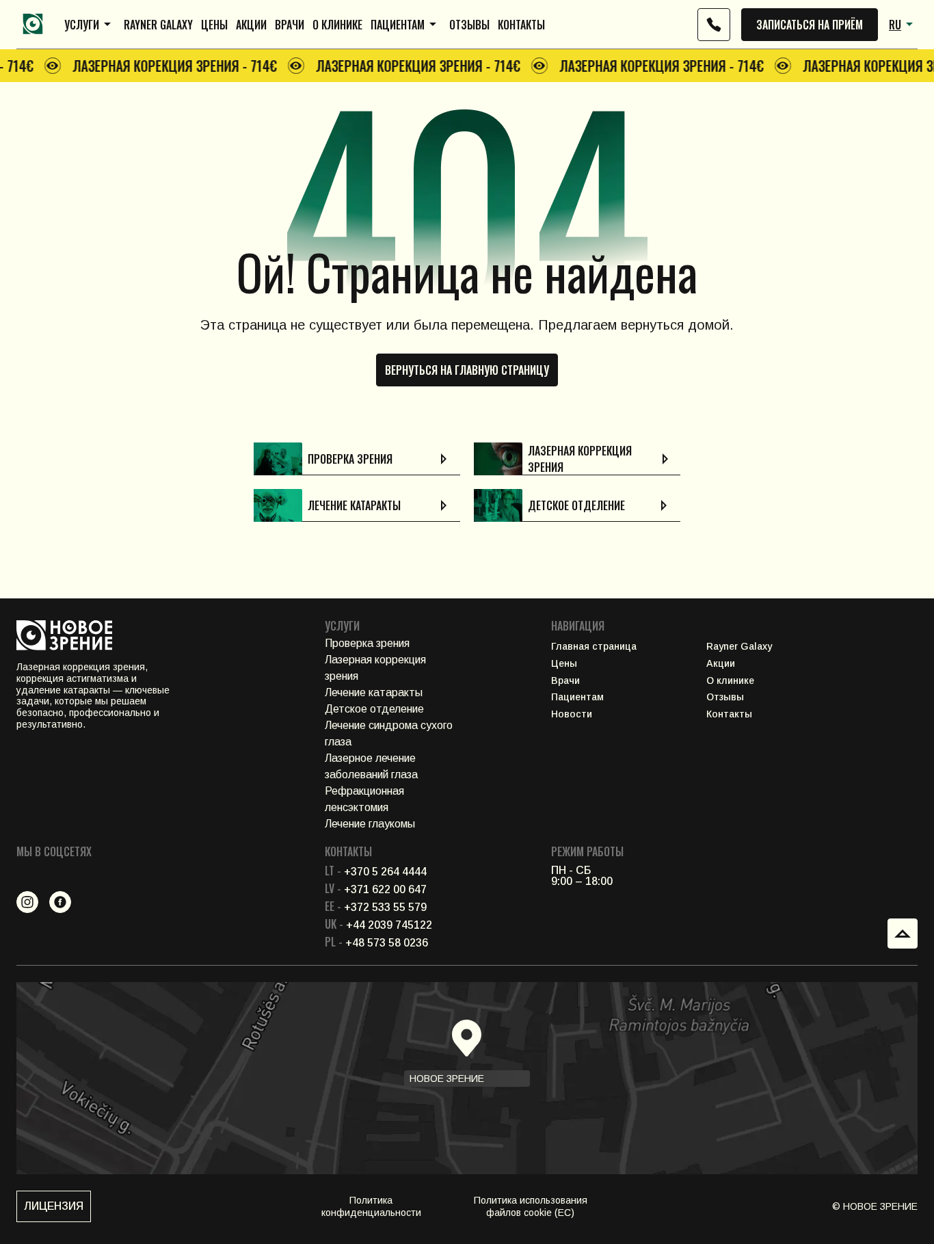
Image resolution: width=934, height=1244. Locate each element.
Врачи (289, 24)
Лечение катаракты (374, 692)
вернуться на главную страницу (467, 370)
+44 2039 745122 (378, 925)
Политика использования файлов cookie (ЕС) (530, 1206)
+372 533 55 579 (376, 907)
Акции (251, 24)
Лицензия (53, 1206)
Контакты (521, 24)
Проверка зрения (367, 643)
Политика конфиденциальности (371, 1206)
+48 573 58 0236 (376, 943)
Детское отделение (374, 709)
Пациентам (398, 24)
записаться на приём (809, 24)
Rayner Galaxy (158, 24)
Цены (214, 24)
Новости (571, 714)
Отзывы (469, 24)
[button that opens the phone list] (713, 24)
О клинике (337, 24)
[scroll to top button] (903, 933)
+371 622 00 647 (376, 889)
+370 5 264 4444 (376, 871)
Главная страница (594, 646)
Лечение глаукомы (370, 824)
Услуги (81, 24)
